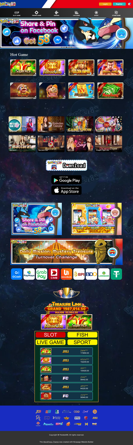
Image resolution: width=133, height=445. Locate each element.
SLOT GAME (16, 15)
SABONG (56, 15)
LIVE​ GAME (76, 15)
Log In (105, 4)
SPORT (96, 15)
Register (119, 4)
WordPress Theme (51, 442)
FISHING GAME (36, 15)
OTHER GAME (116, 15)
